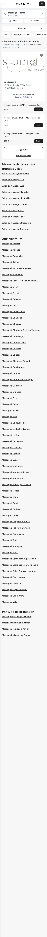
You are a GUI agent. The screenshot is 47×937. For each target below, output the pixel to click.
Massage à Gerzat (10, 404)
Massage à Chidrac (11, 355)
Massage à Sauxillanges (13, 577)
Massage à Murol (10, 497)
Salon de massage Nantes (14, 204)
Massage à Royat (10, 552)
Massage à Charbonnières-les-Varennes (21, 330)
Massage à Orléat (10, 515)
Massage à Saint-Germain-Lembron (19, 571)
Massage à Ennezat (11, 392)
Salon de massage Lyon (13, 186)
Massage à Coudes (11, 373)
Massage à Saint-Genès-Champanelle (20, 565)
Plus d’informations (23, 155)
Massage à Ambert (11, 243)
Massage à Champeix (12, 318)
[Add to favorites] (41, 55)
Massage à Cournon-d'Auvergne (17, 379)
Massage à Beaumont (12, 274)
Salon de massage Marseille (15, 192)
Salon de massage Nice (13, 210)
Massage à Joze (9, 416)
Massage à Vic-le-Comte (14, 596)
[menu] (3, 3)
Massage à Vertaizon (12, 583)
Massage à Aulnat (10, 262)
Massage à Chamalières (13, 311)
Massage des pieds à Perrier (15, 629)
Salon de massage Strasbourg (16, 223)
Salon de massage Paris (13, 216)
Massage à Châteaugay (13, 336)
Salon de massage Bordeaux (15, 173)
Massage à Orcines (11, 509)
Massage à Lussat (10, 460)
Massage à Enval (10, 398)
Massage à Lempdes (12, 447)
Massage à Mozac (10, 491)
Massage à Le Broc (11, 435)
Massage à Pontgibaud (13, 534)
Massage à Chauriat (11, 348)
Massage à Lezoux (11, 453)
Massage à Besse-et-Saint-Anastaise (19, 280)
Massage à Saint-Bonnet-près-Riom (19, 558)
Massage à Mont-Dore (12, 478)
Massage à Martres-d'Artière (15, 472)
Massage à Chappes (11, 324)
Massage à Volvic (10, 602)
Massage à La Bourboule (13, 423)
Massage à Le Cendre (12, 441)
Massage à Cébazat (11, 299)
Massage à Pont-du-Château (16, 528)
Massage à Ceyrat (10, 305)
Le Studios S (10, 82)
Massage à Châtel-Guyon (14, 342)
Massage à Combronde (13, 367)
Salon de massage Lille (13, 179)
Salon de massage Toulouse (15, 229)
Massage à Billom (10, 287)
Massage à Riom (10, 540)
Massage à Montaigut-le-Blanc (16, 484)
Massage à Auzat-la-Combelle (16, 268)
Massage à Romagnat (12, 546)
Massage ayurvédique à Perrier (16, 616)
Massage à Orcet (10, 503)
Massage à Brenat (10, 293)
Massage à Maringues (12, 466)
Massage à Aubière (11, 250)
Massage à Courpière (12, 385)
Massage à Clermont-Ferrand (16, 361)
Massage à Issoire (10, 410)
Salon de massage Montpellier (16, 198)
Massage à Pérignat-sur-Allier (16, 521)
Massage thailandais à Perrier (16, 635)
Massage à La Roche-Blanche (16, 429)
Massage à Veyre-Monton (14, 589)
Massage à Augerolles (12, 256)
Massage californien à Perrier (16, 622)
